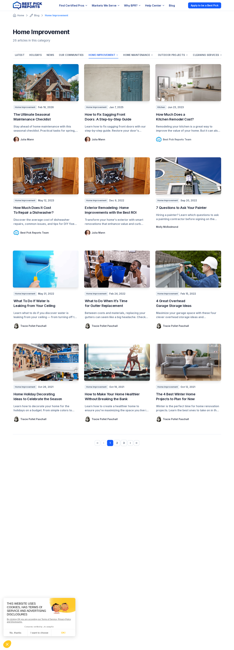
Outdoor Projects (171, 54)
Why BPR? (131, 5)
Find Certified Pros (71, 5)
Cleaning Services (206, 54)
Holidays (35, 54)
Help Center (153, 5)
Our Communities (71, 54)
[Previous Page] (103, 443)
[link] (97, 443)
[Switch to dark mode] (182, 5)
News (50, 54)
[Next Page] (130, 443)
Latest (19, 54)
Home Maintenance (136, 54)
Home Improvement (102, 54)
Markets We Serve (104, 5)
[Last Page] (136, 443)
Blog (172, 5)
